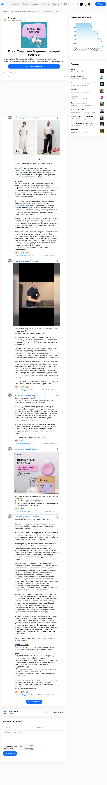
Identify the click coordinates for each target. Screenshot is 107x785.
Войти (102, 4)
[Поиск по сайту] (77, 4)
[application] (87, 37)
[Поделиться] (9, 76)
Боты (25, 4)
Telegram (5, 11)
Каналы (15, 4)
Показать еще (35, 701)
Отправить (11, 753)
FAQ (65, 4)
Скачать (46, 4)
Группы (56, 4)
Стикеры (34, 4)
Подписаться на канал (35, 66)
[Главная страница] (2, 4)
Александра (13, 711)
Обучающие (20, 11)
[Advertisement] (34, 97)
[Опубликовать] (81, 4)
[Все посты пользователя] (46, 712)
